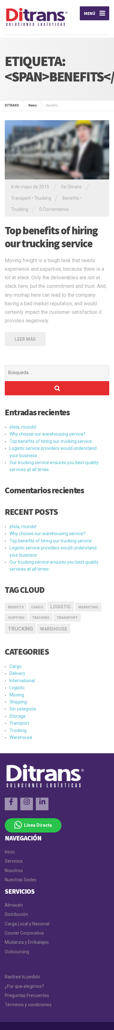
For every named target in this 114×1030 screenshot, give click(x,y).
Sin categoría (23, 708)
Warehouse (53, 629)
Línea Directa (37, 825)
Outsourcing (17, 951)
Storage (18, 716)
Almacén (14, 905)
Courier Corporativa (24, 933)
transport (67, 618)
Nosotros (14, 870)
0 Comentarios (54, 209)
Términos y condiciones (28, 1004)
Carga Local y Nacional (27, 923)
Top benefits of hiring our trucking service (51, 237)
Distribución (16, 914)
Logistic (17, 687)
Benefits (70, 198)
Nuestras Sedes (20, 879)
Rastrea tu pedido (22, 976)
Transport (21, 198)
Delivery (17, 673)
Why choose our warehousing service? (48, 434)
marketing (88, 607)
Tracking (40, 618)
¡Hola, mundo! (23, 427)
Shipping (16, 618)
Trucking (42, 198)
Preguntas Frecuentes (27, 995)
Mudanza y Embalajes (27, 942)
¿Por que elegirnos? (24, 986)
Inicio (10, 851)
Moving (17, 694)
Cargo (37, 607)
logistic (60, 606)
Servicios (14, 861)
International (22, 680)
